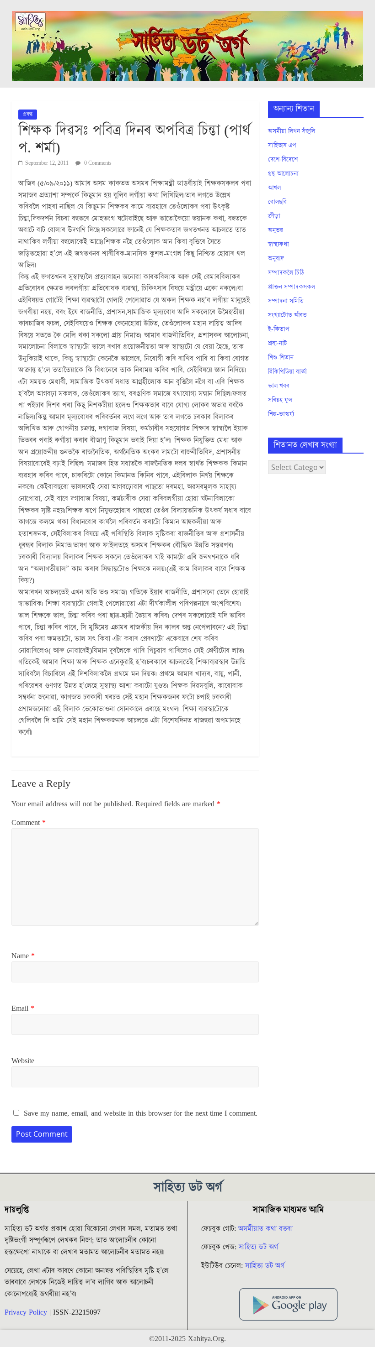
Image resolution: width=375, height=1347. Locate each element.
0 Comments (97, 163)
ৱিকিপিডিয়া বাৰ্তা (287, 371)
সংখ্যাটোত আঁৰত (287, 315)
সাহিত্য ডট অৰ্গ (258, 1247)
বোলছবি (277, 202)
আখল (274, 188)
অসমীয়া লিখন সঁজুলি (291, 131)
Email (22, 1008)
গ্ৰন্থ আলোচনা (283, 173)
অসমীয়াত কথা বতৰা (266, 1229)
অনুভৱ (275, 230)
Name (23, 956)
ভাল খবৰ (278, 386)
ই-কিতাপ (278, 329)
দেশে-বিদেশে (283, 159)
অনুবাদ (276, 258)
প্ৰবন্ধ (27, 114)
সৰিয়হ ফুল (280, 400)
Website (22, 1061)
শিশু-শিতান (281, 357)
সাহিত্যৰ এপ (282, 145)
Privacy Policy (26, 1312)
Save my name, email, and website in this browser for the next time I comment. (140, 1113)
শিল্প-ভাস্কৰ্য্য (281, 414)
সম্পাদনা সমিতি (286, 301)
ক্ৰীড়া (274, 216)
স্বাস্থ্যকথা (278, 244)
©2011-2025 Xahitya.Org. (187, 1339)
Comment (28, 823)
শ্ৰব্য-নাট (277, 343)
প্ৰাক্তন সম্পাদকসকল (291, 287)
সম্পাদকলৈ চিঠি (286, 272)
